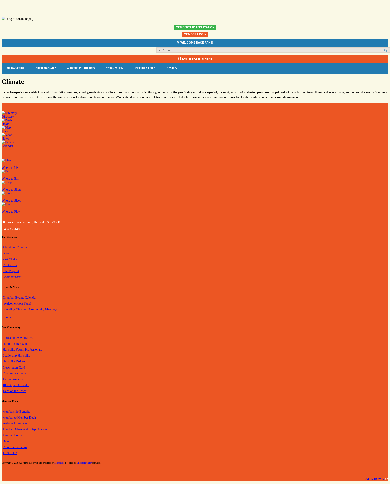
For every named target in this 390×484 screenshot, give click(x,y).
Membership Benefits (16, 411)
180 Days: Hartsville (16, 385)
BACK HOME (373, 479)
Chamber (18, 67)
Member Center (145, 67)
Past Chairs (10, 259)
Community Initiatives (81, 67)
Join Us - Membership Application (25, 429)
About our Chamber (15, 247)
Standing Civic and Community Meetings (30, 309)
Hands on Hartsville (15, 343)
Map (5, 131)
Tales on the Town (14, 391)
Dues (6, 441)
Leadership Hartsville (16, 355)
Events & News (115, 67)
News (5, 138)
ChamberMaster (84, 462)
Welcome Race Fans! (17, 303)
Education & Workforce (18, 337)
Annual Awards (13, 379)
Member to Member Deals (19, 417)
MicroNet (58, 462)
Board (7, 253)
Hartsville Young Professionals (22, 349)
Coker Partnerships (15, 447)
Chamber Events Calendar (19, 297)
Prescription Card (14, 367)
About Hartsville (45, 67)
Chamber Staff (12, 277)
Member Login (12, 435)
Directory (171, 67)
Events (7, 317)
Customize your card (16, 373)
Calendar (7, 146)
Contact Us (10, 265)
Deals (5, 124)
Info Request (11, 271)
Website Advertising (15, 423)
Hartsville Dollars (14, 361)
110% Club (10, 453)
